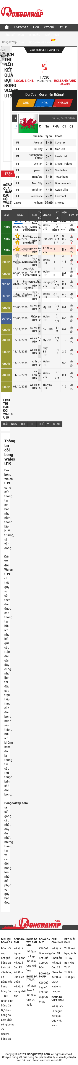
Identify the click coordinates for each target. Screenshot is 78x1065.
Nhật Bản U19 (45, 352)
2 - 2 (49, 196)
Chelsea (59, 202)
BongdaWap (9, 42)
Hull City (37, 149)
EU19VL (6, 284)
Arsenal (38, 142)
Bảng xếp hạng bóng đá (6, 986)
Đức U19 (48, 329)
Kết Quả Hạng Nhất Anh (20, 991)
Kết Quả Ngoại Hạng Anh (19, 953)
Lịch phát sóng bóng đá (7, 1024)
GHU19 (6, 262)
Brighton (37, 189)
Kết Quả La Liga (31, 954)
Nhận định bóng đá (7, 1003)
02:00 (49, 202)
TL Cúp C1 (70, 977)
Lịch (36, 27)
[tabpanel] (44, 79)
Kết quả (49, 27)
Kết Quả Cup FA (18, 965)
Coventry (60, 142)
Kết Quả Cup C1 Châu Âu (57, 953)
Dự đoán (34, 35)
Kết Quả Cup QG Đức (43, 963)
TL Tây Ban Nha (69, 960)
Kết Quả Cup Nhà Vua (31, 966)
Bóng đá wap (6, 951)
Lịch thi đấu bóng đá (6, 972)
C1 (64, 126)
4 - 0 (49, 189)
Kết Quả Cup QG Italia (31, 1000)
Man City (37, 183)
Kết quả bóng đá (6, 960)
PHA (56, 126)
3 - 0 (49, 142)
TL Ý (67, 967)
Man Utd (60, 149)
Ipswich (38, 170)
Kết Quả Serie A (31, 988)
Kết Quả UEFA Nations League (56, 984)
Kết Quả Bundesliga (45, 951)
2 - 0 (49, 149)
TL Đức (68, 972)
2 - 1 (49, 170)
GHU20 (6, 273)
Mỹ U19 (47, 307)
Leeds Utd (61, 156)
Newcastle (36, 196)
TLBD (4, 996)
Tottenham (61, 176)
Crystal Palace (63, 163)
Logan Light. (24, 81)
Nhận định (52, 35)
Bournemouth (63, 183)
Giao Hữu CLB (38, 49)
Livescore (21, 27)
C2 (71, 126)
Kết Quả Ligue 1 (43, 985)
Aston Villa (61, 189)
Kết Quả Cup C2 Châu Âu (57, 967)
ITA (47, 126)
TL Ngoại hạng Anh (70, 951)
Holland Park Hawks (65, 82)
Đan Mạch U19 (33, 227)
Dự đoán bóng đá (6, 1013)
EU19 (6, 227)
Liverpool (60, 196)
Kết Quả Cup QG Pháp (43, 997)
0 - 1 (49, 156)
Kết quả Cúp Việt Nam (57, 1020)
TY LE (63, 27)
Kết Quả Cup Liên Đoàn (19, 977)
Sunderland (61, 170)
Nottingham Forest (35, 156)
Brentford (36, 176)
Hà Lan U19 (34, 375)
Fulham (38, 202)
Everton (38, 163)
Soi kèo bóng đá (6, 1036)
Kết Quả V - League (57, 1009)
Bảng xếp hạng (14, 35)
